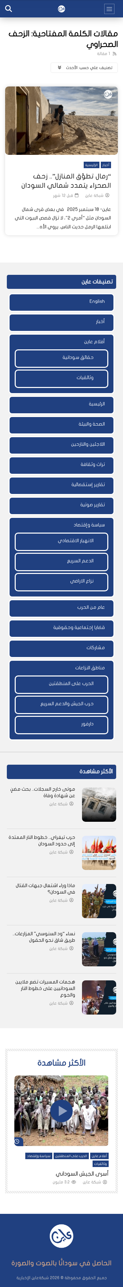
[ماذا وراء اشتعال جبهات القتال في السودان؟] (99, 901)
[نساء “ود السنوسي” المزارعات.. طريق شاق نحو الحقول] (99, 949)
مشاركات (95, 647)
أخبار (105, 165)
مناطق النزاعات (90, 667)
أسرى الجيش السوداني (82, 1174)
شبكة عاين (94, 195)
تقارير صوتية (92, 504)
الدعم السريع (80, 560)
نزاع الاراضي (82, 581)
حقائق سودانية (78, 357)
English (97, 301)
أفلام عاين (94, 341)
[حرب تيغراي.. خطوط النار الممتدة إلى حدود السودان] (99, 853)
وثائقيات (85, 377)
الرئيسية (91, 165)
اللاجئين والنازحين (88, 444)
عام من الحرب (91, 607)
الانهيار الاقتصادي (76, 540)
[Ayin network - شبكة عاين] (61, 9)
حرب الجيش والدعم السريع (67, 703)
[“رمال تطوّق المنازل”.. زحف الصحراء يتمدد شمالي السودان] (61, 120)
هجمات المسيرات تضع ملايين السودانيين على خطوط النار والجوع (45, 988)
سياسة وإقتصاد (89, 524)
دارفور (87, 723)
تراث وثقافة (93, 464)
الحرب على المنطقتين (71, 683)
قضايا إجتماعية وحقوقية (79, 627)
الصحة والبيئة (92, 424)
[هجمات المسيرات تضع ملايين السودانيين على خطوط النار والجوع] (99, 997)
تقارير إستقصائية (88, 484)
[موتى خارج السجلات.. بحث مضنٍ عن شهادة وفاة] (99, 805)
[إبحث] (8, 8)
